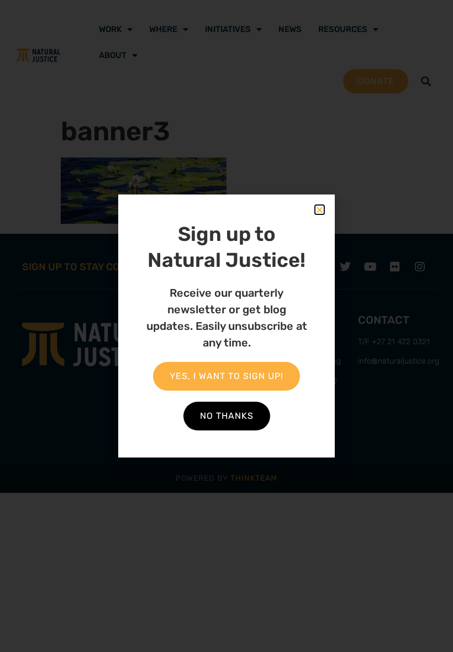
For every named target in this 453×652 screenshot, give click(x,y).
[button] (319, 210)
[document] (226, 326)
